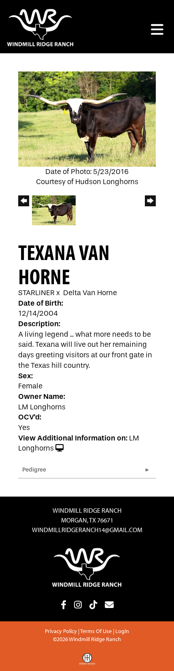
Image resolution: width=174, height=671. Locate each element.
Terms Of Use (96, 631)
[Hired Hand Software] (87, 662)
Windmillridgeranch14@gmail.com (87, 530)
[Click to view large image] (87, 118)
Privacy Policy (61, 631)
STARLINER (36, 293)
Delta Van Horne (90, 293)
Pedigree (34, 469)
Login (122, 631)
